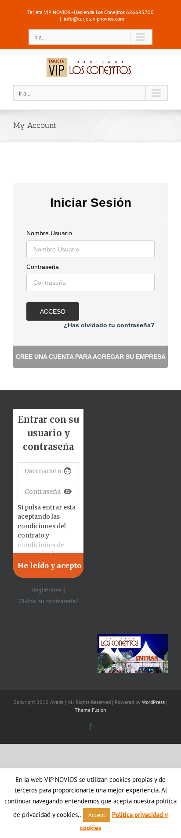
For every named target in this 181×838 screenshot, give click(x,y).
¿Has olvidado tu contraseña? (109, 325)
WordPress (153, 702)
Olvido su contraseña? (48, 601)
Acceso (52, 311)
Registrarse (47, 590)
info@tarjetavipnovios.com (94, 18)
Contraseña (42, 266)
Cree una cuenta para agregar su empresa (91, 356)
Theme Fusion (90, 710)
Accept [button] (96, 815)
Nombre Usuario (49, 233)
